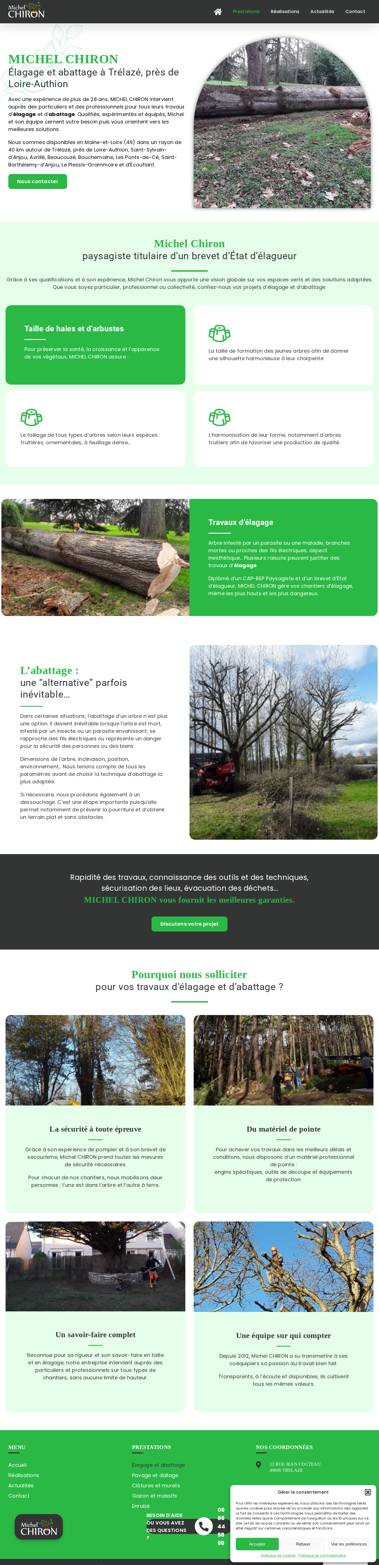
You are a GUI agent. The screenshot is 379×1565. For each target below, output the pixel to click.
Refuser (303, 1544)
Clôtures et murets (156, 1485)
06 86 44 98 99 (222, 1526)
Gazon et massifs (154, 1495)
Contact (18, 1495)
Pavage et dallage (155, 1475)
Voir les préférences (349, 1544)
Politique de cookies (278, 1555)
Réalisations (23, 1475)
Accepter (257, 1544)
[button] (368, 1492)
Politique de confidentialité (322, 1555)
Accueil (17, 1464)
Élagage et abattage (158, 1464)
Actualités (21, 1485)
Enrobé (141, 1506)
